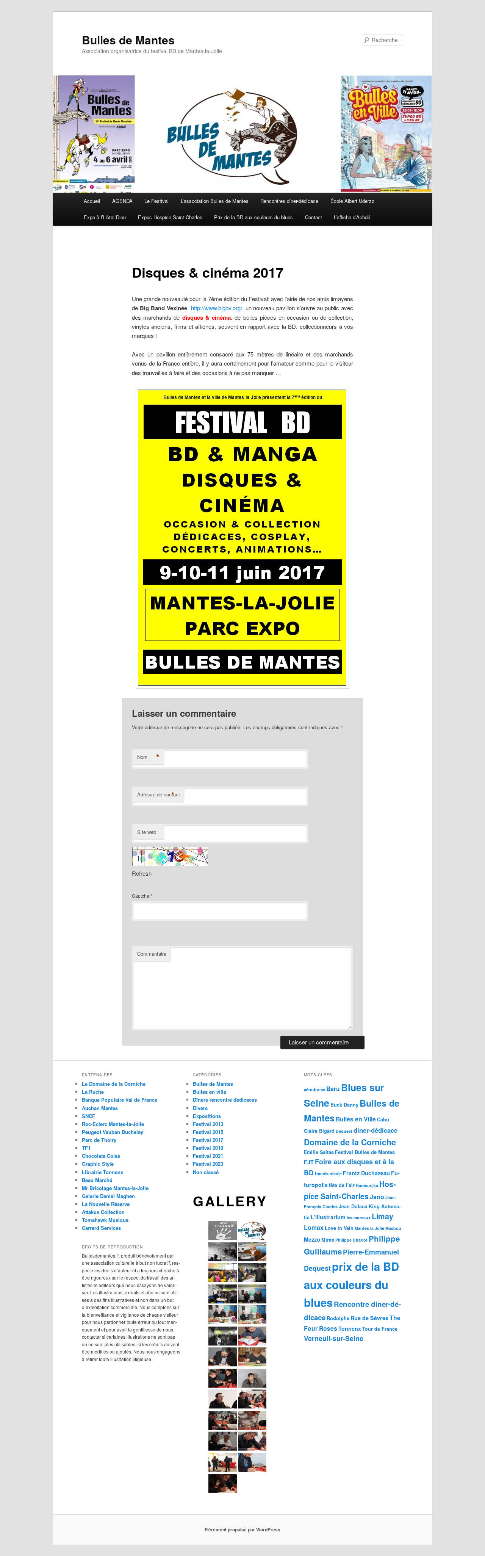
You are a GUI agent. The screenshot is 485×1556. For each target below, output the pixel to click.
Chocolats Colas (101, 1155)
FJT (309, 1162)
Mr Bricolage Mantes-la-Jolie (115, 1188)
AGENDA (122, 200)
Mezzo (312, 1239)
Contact (313, 217)
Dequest (344, 1131)
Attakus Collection (103, 1211)
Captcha (140, 895)
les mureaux (359, 1217)
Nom (148, 757)
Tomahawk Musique (105, 1219)
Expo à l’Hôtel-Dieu (105, 217)
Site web (146, 831)
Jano (377, 1196)
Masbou (393, 1228)
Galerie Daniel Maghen (108, 1196)
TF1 (86, 1147)
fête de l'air (342, 1185)
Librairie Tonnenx (102, 1172)
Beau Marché (97, 1180)
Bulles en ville (209, 1091)
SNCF (88, 1116)
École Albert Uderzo (352, 200)
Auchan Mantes (100, 1108)
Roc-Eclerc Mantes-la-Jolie (113, 1123)
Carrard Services (101, 1227)
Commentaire (151, 953)
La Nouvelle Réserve (106, 1203)
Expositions (207, 1116)
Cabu (383, 1119)
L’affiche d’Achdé (352, 217)
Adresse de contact (158, 794)
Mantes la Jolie (369, 1228)
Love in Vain (339, 1228)
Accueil (92, 200)
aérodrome (314, 1089)
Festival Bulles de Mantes (365, 1152)
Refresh (142, 873)
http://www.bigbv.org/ (216, 308)
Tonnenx (349, 1328)
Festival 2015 (208, 1131)
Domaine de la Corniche (350, 1142)
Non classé (206, 1172)
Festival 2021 (208, 1155)
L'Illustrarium (328, 1217)
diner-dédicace (375, 1130)
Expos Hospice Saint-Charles (170, 217)
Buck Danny (344, 1104)
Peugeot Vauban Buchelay (112, 1131)
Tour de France (379, 1328)
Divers (200, 1108)
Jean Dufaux (353, 1206)
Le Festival (156, 200)
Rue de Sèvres (369, 1318)
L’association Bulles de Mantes (215, 200)
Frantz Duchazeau (366, 1173)
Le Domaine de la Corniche (114, 1083)
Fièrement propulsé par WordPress (242, 1529)
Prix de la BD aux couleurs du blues (253, 217)
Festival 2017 (208, 1139)
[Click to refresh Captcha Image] (170, 856)
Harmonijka (367, 1185)
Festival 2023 (208, 1163)
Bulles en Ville (356, 1119)
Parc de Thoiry (99, 1139)
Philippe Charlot (351, 1240)
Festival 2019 (208, 1147)
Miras (327, 1239)
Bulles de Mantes (128, 39)
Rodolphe (338, 1318)
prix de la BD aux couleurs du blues (351, 1284)
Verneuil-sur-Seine (333, 1338)
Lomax (314, 1227)
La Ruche (93, 1091)
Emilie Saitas (319, 1152)
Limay (382, 1216)
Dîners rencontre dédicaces (225, 1099)
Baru (333, 1088)
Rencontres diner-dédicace (289, 200)
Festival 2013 (208, 1123)
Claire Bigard (319, 1130)
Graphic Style (98, 1163)
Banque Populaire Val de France (119, 1099)
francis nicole (328, 1173)
